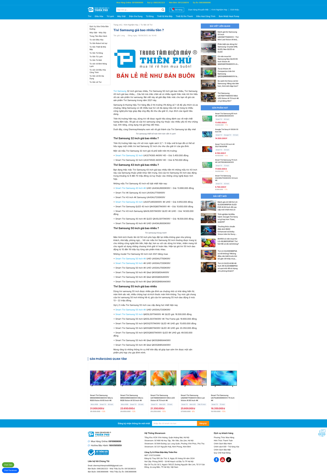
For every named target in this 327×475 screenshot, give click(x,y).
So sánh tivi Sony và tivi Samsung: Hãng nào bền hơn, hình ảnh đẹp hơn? (228, 83)
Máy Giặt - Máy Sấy (98, 32)
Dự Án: (196, 2)
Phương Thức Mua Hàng (224, 437)
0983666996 (205, 2)
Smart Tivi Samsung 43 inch (129, 202)
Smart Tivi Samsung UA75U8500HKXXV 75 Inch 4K (223, 397)
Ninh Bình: (173, 2)
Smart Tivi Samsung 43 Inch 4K (130, 188)
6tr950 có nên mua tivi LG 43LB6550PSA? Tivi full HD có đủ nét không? (228, 241)
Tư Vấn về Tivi (95, 82)
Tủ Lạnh (110, 16)
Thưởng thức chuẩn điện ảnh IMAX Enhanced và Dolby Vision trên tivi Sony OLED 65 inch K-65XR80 (228, 231)
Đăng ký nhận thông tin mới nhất (134, 423)
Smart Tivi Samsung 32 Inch (129, 155)
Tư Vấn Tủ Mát (96, 60)
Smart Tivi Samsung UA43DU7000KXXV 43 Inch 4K (226, 178)
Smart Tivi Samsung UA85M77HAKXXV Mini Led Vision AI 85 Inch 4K (193, 397)
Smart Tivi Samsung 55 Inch (129, 314)
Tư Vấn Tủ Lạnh (96, 56)
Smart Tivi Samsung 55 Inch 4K (130, 309)
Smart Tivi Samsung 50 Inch (129, 263)
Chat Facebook (10, 470)
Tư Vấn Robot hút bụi (98, 43)
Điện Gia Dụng (135, 16)
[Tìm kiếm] (163, 9)
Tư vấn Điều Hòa (96, 40)
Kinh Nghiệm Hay (219, 9)
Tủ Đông (150, 16)
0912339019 (183, 2)
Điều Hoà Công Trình (205, 16)
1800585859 (115, 445)
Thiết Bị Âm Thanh (184, 16)
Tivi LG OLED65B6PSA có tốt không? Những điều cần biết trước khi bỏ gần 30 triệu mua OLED (227, 256)
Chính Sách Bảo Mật (222, 450)
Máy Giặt (121, 16)
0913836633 (130, 468)
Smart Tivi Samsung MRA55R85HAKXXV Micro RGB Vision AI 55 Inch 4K (131, 397)
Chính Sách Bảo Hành (223, 443)
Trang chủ (117, 25)
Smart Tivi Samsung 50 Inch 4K (130, 258)
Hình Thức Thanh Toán (223, 440)
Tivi (89, 16)
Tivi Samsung (119, 91)
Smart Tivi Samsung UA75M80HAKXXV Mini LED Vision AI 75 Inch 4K (162, 397)
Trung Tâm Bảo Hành (98, 36)
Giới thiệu (234, 9)
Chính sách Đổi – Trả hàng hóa (226, 447)
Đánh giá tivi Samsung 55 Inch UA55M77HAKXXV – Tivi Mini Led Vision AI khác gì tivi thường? (228, 37)
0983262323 (159, 2)
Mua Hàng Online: (123, 2)
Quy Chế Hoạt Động (222, 453)
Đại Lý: (150, 2)
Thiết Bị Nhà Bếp (164, 16)
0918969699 (137, 2)
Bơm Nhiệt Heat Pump (229, 16)
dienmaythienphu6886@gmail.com (107, 465)
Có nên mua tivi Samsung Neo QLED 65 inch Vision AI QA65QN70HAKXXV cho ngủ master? (228, 61)
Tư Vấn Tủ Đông (96, 53)
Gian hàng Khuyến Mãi (198, 9)
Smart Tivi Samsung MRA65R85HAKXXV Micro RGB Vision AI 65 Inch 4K (101, 397)
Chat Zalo (8, 465)
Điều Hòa (99, 16)
